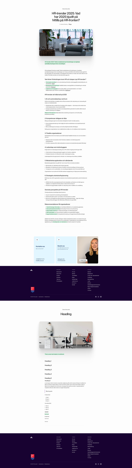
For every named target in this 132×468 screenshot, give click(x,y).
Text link (46, 411)
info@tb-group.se (40, 260)
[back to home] (31, 270)
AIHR (53, 83)
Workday (53, 87)
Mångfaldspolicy (47, 296)
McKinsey (68, 90)
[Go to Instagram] (98, 296)
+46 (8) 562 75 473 (40, 259)
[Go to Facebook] (96, 296)
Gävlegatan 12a (61, 259)
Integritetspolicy (41, 296)
